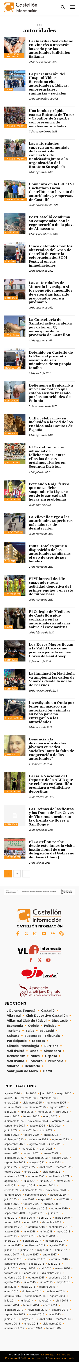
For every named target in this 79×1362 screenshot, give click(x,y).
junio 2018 (46, 1231)
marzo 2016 (62, 1268)
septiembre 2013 (14, 1314)
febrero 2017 (31, 1254)
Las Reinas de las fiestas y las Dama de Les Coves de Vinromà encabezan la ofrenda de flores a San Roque (51, 817)
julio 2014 (10, 1300)
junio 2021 (46, 1181)
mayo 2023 (29, 1148)
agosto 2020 (58, 1194)
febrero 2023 (31, 1153)
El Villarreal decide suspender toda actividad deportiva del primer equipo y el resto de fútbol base (51, 586)
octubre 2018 (36, 1227)
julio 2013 (55, 1314)
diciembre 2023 (14, 1139)
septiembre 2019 (14, 1213)
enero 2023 (51, 1153)
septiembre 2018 (59, 1227)
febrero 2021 (47, 1185)
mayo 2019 (28, 1217)
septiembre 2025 (35, 1107)
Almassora (11, 232)
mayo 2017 (44, 1250)
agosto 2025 (57, 1107)
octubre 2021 (36, 1176)
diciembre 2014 (31, 1291)
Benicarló (11, 400)
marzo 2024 (11, 1135)
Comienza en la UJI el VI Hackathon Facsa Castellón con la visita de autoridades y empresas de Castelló (52, 192)
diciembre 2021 (52, 1171)
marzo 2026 (28, 1098)
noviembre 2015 (14, 1277)
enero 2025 (50, 1116)
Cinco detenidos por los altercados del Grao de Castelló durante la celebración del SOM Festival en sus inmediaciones (51, 256)
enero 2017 (50, 1254)
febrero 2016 (12, 1273)
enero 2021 (11, 1190)
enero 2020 (51, 1204)
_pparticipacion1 (15, 126)
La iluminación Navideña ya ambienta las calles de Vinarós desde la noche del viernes (52, 679)
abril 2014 (62, 1300)
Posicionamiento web (61, 1358)
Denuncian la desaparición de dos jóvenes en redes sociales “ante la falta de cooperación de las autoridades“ (51, 749)
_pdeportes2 (12, 857)
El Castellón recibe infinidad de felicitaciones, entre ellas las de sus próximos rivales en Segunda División (47, 457)
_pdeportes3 (12, 791)
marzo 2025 (11, 1116)
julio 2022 (55, 1162)
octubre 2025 (12, 1107)
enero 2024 (51, 1135)
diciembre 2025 (32, 1102)
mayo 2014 (45, 1300)
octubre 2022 (60, 1158)
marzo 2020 (11, 1204)
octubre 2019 (59, 1208)
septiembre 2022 (14, 1162)
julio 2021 (30, 1181)
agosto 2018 (12, 1231)
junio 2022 (10, 1167)
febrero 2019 (12, 1222)
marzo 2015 (28, 1286)
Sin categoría (13, 532)
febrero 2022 (12, 1171)
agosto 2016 (36, 1263)
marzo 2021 (28, 1185)
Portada (10, 261)
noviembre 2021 (14, 1176)
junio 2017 (26, 1250)
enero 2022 (31, 1171)
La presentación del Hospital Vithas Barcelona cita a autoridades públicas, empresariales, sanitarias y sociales (49, 84)
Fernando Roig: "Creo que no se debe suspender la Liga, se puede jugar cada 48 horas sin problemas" (49, 492)
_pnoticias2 (12, 334)
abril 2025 (62, 1112)
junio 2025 (27, 1112)
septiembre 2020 (35, 1194)
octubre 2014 (12, 1296)
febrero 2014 (31, 1305)
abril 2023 (46, 1148)
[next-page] (26, 873)
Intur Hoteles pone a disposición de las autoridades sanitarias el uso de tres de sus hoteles (50, 553)
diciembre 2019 (13, 1208)
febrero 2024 (31, 1135)
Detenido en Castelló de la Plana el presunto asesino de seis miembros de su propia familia (51, 360)
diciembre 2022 (13, 1158)
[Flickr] (52, 934)
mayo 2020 (45, 1199)
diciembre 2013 (13, 1310)
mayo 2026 (64, 1093)
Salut (8, 89)
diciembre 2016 (13, 1259)
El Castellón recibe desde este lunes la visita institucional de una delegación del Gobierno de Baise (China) (52, 849)
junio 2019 (10, 1217)
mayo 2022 (28, 1167)
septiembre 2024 (14, 1125)
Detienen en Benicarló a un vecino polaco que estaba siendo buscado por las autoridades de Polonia (51, 393)
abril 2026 (10, 1098)
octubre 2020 (12, 1194)
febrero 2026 (48, 1098)
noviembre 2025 (56, 1102)
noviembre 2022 (38, 1158)
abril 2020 (62, 1199)
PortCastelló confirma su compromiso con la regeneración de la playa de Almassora (52, 223)
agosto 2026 (12, 1093)
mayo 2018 (63, 1231)
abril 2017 (61, 1250)
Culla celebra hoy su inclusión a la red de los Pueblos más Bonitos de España (51, 424)
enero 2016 (31, 1273)
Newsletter (12, 367)
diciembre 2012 (52, 1323)
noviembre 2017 (55, 1240)
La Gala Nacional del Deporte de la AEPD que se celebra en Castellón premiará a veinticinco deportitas (51, 784)
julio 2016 (54, 1263)
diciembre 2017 (31, 1240)
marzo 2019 (62, 1217)
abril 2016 (45, 1268)
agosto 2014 (57, 1296)
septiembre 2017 (35, 1245)
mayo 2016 (28, 1268)
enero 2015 (11, 1291)
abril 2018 (10, 1236)
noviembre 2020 (56, 1190)
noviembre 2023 (38, 1139)
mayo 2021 (63, 1181)
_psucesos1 (12, 754)
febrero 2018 (47, 1236)
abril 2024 (46, 1130)
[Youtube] (44, 934)
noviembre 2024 (38, 1121)
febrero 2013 (12, 1323)
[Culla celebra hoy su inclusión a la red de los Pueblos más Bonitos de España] (14, 424)
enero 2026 (11, 1102)
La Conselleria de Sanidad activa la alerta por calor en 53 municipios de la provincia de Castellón (50, 327)
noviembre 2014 (56, 1291)
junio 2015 (46, 1282)
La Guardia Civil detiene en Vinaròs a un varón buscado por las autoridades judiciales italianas (51, 49)
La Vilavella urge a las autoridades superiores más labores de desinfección (51, 523)
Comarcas (11, 298)
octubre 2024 (60, 1121)
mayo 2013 (28, 1319)
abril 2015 (10, 1286)
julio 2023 (55, 1144)
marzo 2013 (63, 1319)
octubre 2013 (60, 1310)
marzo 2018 (28, 1236)
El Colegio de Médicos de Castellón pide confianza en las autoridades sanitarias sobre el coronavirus (50, 619)
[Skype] (61, 934)
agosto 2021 (12, 1181)
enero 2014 (50, 1305)
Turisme (10, 561)
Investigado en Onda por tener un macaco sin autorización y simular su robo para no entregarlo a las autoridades (51, 712)
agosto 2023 (37, 1144)
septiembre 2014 (35, 1296)
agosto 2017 (57, 1245)
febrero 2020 (31, 1204)
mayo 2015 (63, 1282)
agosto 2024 (37, 1125)
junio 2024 (11, 1130)
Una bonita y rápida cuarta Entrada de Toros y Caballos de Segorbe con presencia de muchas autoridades (52, 118)
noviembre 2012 (14, 1328)
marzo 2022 (63, 1167)
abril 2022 (46, 1167)
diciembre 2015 (51, 1273)
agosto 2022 (37, 1162)
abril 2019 (45, 1217)
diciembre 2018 (51, 1222)
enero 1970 (35, 1328)
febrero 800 (53, 1328)
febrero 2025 (31, 1116)
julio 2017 (10, 1250)
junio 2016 (10, 1268)
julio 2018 (30, 1231)
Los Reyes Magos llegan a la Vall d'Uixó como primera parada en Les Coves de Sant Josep (51, 650)
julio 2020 (10, 1199)
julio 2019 (54, 1213)
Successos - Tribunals (12, 55)
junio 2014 (27, 1300)
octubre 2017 (12, 1245)
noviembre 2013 (38, 1310)
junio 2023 (11, 1148)
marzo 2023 (11, 1153)
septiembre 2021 (59, 1176)
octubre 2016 (59, 1259)
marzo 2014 (11, 1305)
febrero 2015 (47, 1286)
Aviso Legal (48, 1354)
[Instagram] (35, 934)
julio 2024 (55, 1125)
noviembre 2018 (14, 1227)
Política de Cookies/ (33, 1358)
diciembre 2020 (32, 1190)
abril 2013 (46, 1319)
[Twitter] (26, 934)
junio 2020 (27, 1199)
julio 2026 (30, 1093)
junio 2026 (46, 1093)
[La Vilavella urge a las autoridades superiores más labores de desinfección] (14, 523)
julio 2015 (30, 1282)
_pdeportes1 (12, 499)
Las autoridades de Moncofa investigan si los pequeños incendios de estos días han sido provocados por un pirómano (50, 292)
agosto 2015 (12, 1282)
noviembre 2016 (37, 1259)
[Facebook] (17, 934)
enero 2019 (31, 1222)
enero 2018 (11, 1240)
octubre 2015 (36, 1277)
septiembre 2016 (14, 1263)
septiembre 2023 (14, 1144)
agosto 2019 (36, 1213)
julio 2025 (10, 1112)
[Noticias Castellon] (20, 7)
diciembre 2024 (14, 1121)
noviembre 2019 (37, 1208)
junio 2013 (10, 1319)
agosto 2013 (37, 1314)
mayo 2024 (29, 1130)
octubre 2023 (60, 1139)
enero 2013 (31, 1323)
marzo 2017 (11, 1254)
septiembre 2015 (59, 1277)
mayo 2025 (45, 1112)
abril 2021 (10, 1185)
